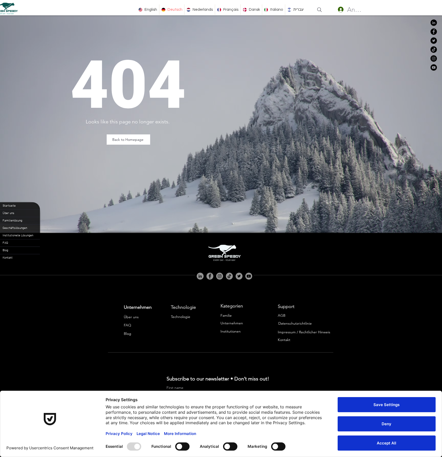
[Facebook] (433, 31)
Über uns (8, 213)
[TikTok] (433, 49)
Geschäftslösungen (15, 228)
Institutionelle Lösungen (18, 235)
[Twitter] (433, 40)
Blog (5, 250)
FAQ (5, 243)
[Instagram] (433, 58)
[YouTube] (433, 67)
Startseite (9, 206)
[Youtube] (248, 276)
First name (175, 388)
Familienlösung (12, 220)
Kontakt (8, 258)
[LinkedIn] (433, 22)
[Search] (319, 9)
